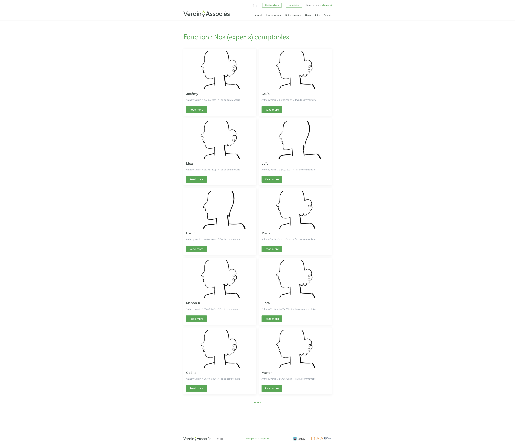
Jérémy (192, 94)
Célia (266, 94)
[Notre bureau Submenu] (300, 15)
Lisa (189, 163)
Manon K (193, 303)
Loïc (265, 163)
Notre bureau (292, 15)
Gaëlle (191, 373)
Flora (266, 303)
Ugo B (191, 233)
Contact (328, 15)
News (308, 15)
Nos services (272, 15)
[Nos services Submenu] (280, 15)
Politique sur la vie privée (257, 438)
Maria (266, 233)
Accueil (258, 15)
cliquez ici (327, 5)
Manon (267, 373)
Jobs (317, 15)
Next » (257, 402)
